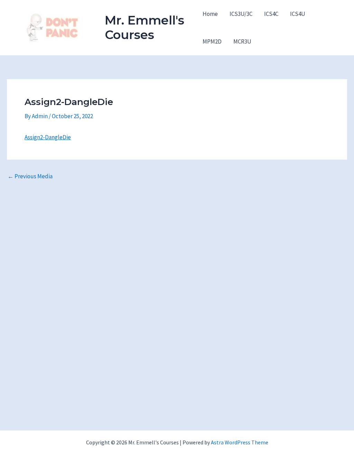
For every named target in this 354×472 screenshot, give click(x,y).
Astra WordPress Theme (239, 442)
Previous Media (30, 176)
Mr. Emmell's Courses (144, 27)
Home (210, 14)
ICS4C (271, 14)
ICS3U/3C (241, 14)
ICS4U (297, 14)
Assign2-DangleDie (48, 137)
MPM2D (212, 41)
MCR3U (242, 41)
